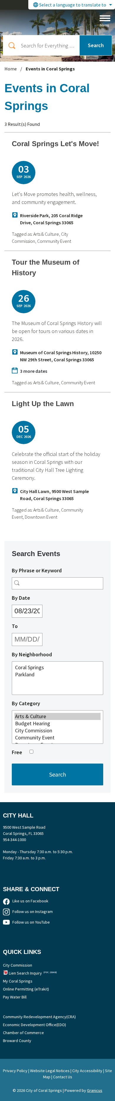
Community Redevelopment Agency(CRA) (39, 1016)
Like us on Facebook (30, 901)
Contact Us (62, 1076)
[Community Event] (57, 737)
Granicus (94, 1090)
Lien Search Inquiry (33, 973)
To (28, 625)
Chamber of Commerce (23, 1032)
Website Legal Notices (50, 1070)
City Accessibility (87, 1070)
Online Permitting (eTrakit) (26, 989)
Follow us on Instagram (32, 911)
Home (10, 69)
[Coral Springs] (57, 667)
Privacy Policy (15, 1070)
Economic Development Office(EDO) (34, 1024)
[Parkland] (57, 674)
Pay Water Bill (15, 997)
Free (17, 752)
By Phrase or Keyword (37, 570)
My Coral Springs (17, 981)
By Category (26, 703)
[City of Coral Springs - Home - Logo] (46, 21)
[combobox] (71, 4)
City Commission (17, 965)
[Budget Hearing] (57, 723)
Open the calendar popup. (46, 609)
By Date (35, 597)
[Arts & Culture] (57, 716)
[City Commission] (57, 730)
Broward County (17, 1040)
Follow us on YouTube (31, 922)
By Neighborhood (32, 654)
